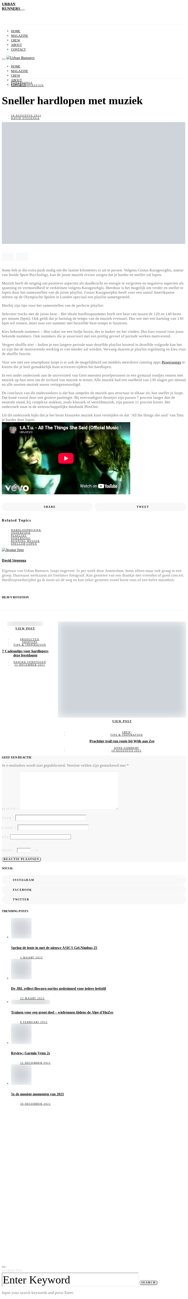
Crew (15, 40)
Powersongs (22, 82)
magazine (19, 36)
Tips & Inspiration (27, 85)
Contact (18, 49)
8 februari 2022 (34, 1022)
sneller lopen (24, 543)
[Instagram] (3, 93)
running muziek (25, 541)
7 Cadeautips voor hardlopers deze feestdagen (25, 653)
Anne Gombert (126, 748)
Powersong (21, 538)
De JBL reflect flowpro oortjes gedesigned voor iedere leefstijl (58, 988)
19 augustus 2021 (126, 750)
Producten (29, 639)
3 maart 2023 (31, 957)
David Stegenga (25, 118)
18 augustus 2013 (26, 115)
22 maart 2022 (32, 998)
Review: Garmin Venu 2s (30, 1053)
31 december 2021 (35, 1062)
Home (15, 31)
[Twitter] (14, 93)
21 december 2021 (29, 664)
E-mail (9, 827)
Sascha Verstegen (30, 662)
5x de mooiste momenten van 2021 (37, 1094)
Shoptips (30, 642)
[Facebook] (8, 93)
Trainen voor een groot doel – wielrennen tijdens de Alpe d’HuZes (62, 1012)
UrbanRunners (11, 6)
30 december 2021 (35, 1103)
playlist (19, 535)
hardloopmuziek (26, 530)
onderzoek (21, 532)
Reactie (10, 808)
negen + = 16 (20, 850)
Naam (8, 818)
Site (5, 837)
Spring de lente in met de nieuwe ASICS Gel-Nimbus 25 (54, 948)
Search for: (12, 1270)
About (16, 45)
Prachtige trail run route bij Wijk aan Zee (122, 741)
